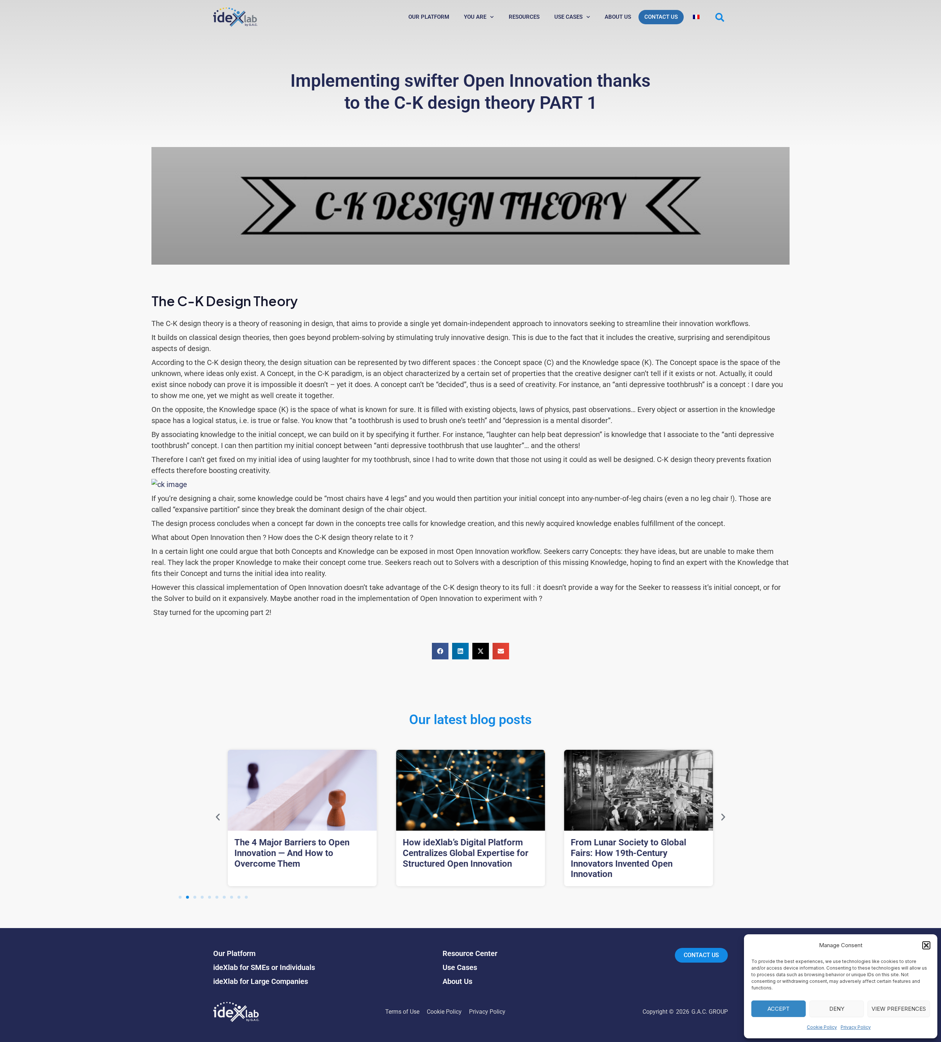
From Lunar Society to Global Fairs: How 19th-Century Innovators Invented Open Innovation (628, 858)
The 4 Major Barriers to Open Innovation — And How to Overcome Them (292, 853)
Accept (779, 1008)
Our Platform (428, 17)
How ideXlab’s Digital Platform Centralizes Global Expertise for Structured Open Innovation (465, 853)
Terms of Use (402, 1011)
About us (618, 17)
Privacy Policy (856, 1027)
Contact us (661, 17)
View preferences (899, 1008)
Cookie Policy (822, 1027)
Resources (524, 17)
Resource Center (470, 953)
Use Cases (568, 17)
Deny (836, 1008)
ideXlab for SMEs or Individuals (264, 967)
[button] (926, 945)
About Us (457, 981)
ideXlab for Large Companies (260, 981)
